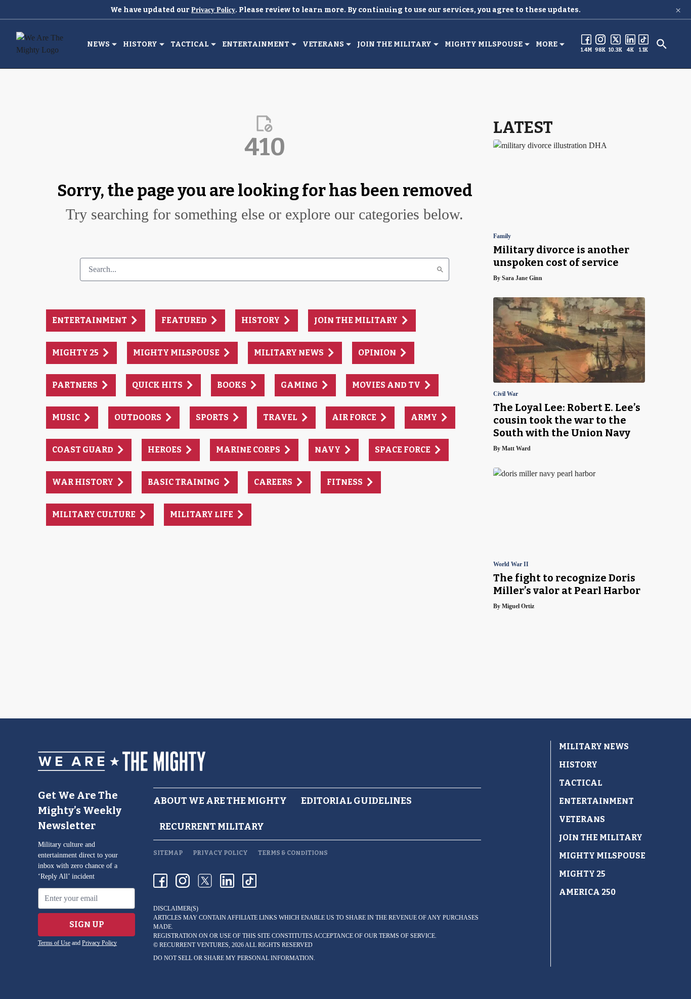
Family (502, 236)
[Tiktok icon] (249, 881)
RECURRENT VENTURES (194, 944)
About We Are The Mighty (220, 800)
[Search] (440, 269)
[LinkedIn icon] (227, 881)
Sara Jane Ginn (522, 278)
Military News (594, 746)
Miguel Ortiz (518, 606)
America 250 (587, 892)
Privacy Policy (213, 10)
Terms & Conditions (293, 852)
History (140, 44)
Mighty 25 (582, 874)
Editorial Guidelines (356, 800)
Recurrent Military (211, 826)
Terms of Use (54, 942)
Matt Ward (516, 448)
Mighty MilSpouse (484, 44)
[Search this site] (662, 44)
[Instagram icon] (183, 881)
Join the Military (394, 44)
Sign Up (86, 924)
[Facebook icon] (160, 881)
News (98, 44)
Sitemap (168, 852)
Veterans (323, 44)
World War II (511, 564)
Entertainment (255, 44)
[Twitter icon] (205, 881)
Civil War (505, 394)
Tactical (189, 44)
